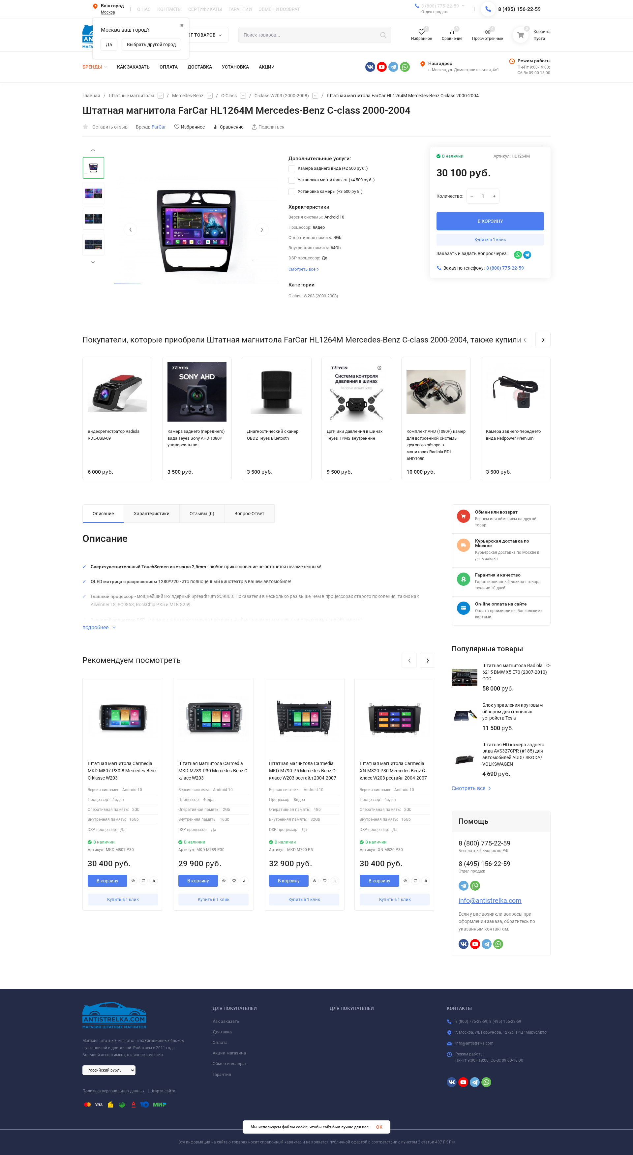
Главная (91, 95)
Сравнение (231, 127)
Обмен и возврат (230, 1063)
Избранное (193, 127)
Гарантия (222, 1074)
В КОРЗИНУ (490, 221)
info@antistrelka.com (490, 900)
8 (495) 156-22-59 (519, 9)
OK (379, 1127)
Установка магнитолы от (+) (336, 179)
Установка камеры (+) (330, 191)
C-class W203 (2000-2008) (282, 95)
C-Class (229, 95)
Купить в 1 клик (490, 239)
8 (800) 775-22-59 (440, 6)
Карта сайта (163, 1091)
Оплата (220, 1042)
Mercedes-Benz (187, 95)
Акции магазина (229, 1053)
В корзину (107, 880)
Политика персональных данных (113, 1091)
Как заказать (226, 1021)
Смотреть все (468, 788)
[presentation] (130, 229)
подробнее (96, 627)
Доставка (222, 1031)
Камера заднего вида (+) (332, 168)
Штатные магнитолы (131, 95)
